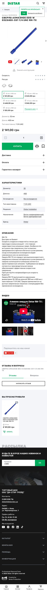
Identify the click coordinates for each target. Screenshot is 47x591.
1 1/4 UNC (27, 204)
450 (25, 194)
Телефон (7, 462)
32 (25, 188)
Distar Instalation (30, 209)
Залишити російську (35, 13)
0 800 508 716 (7, 499)
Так (23, 13)
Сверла (7, 9)
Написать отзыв (23, 383)
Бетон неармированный (34, 215)
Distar (26, 222)
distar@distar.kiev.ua (10, 502)
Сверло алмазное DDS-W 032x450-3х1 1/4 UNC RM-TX (10, 419)
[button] (46, 41)
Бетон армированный (32, 217)
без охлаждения (30, 199)
